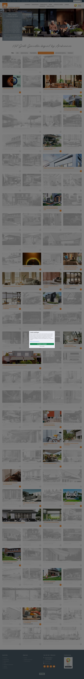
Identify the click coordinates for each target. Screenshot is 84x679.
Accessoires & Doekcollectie (8, 664)
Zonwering (27, 4)
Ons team (51, 1)
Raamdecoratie (43, 4)
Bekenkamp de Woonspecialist (43, 1)
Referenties (42, 6)
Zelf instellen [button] (42, 346)
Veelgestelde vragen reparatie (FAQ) (61, 1)
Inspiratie (18, 1)
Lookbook (67, 4)
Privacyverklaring (27, 661)
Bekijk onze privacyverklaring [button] (34, 341)
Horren (50, 4)
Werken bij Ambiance (25, 1)
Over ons (14, 1)
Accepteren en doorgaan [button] (42, 344)
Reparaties (9, 1)
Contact (70, 1)
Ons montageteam (33, 1)
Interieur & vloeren (58, 4)
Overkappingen (34, 4)
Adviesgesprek (3, 1)
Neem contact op (48, 663)
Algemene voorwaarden (28, 659)
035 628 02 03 (47, 661)
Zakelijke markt (50, 6)
